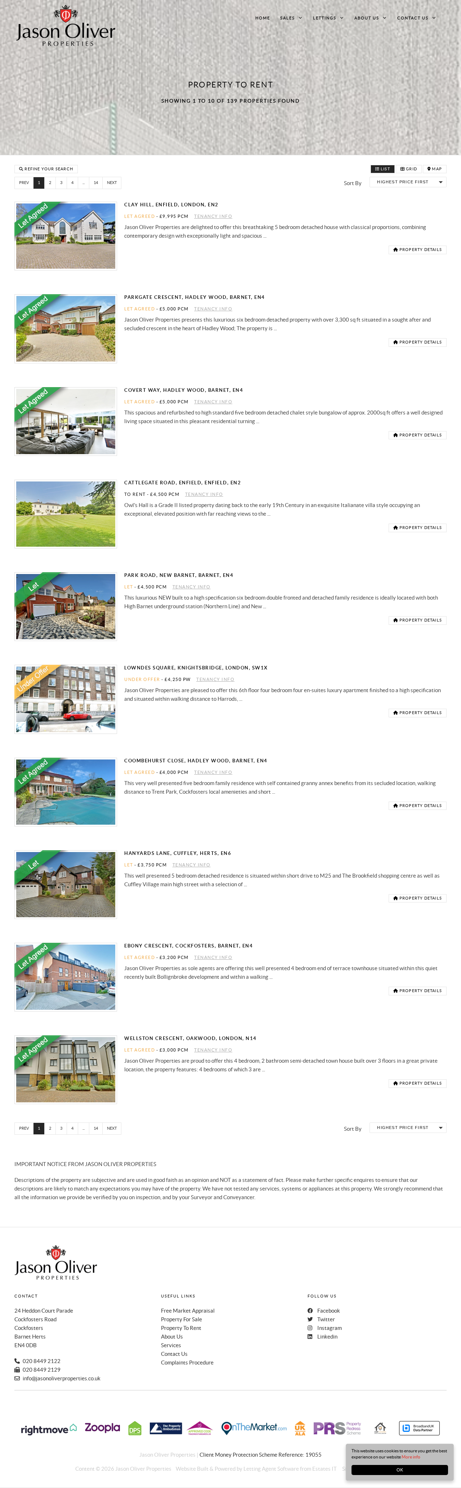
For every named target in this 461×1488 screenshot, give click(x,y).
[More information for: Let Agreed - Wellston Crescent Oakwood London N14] (65, 1069)
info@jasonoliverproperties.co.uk (61, 1378)
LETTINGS (324, 18)
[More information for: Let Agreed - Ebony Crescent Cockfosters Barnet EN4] (65, 977)
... (83, 182)
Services (171, 1345)
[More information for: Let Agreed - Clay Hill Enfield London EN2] (65, 236)
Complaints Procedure (187, 1362)
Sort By (353, 183)
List (385, 169)
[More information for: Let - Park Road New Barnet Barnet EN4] (65, 606)
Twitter (326, 1319)
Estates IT (324, 1469)
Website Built (192, 1469)
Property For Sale (181, 1319)
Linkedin (327, 1337)
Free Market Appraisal (188, 1311)
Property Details (420, 249)
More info (411, 1457)
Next (112, 182)
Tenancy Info (213, 216)
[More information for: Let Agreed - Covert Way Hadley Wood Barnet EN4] (65, 421)
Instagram (329, 1328)
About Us (172, 1337)
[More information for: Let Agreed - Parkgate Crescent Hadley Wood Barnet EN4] (65, 328)
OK (400, 1469)
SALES (287, 18)
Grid (411, 169)
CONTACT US (413, 18)
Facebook (328, 1311)
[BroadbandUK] (419, 1433)
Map (436, 169)
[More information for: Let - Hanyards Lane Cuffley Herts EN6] (65, 884)
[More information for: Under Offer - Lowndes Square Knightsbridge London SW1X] (65, 699)
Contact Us (174, 1354)
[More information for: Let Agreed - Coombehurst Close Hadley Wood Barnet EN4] (65, 792)
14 (96, 182)
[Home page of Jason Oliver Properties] (65, 25)
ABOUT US (366, 18)
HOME (262, 18)
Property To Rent (181, 1328)
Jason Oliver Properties (143, 1469)
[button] (408, 182)
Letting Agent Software (271, 1469)
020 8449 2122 (42, 1361)
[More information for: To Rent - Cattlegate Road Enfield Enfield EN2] (65, 514)
